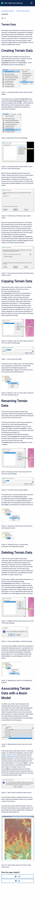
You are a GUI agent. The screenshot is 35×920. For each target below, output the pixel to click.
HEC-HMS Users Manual (13, 3)
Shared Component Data (23, 11)
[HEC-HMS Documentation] (2, 3)
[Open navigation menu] (31, 3)
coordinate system (10, 755)
